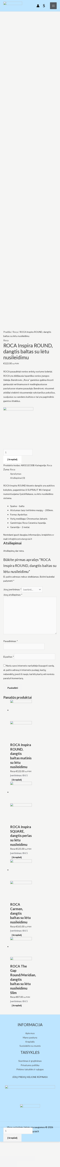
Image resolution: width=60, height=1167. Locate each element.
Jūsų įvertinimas (12, 589)
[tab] (33, 474)
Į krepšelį (12, 459)
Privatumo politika (30, 1065)
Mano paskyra (30, 1037)
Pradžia (7, 331)
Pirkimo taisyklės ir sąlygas (30, 1069)
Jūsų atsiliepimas (12, 594)
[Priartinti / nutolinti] (30, 1158)
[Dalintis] (13, 1158)
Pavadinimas (10, 641)
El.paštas (8, 656)
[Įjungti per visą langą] (22, 1158)
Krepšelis (30, 1041)
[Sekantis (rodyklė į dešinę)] (13, 1164)
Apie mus (30, 1033)
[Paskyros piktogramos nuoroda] (38, 5)
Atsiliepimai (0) (17, 477)
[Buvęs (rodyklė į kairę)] (4, 1164)
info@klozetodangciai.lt (20, 538)
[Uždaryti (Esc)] (4, 1158)
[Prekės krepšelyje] (45, 6)
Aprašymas (15, 473)
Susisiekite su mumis (30, 1045)
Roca (15, 331)
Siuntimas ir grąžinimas (30, 1060)
